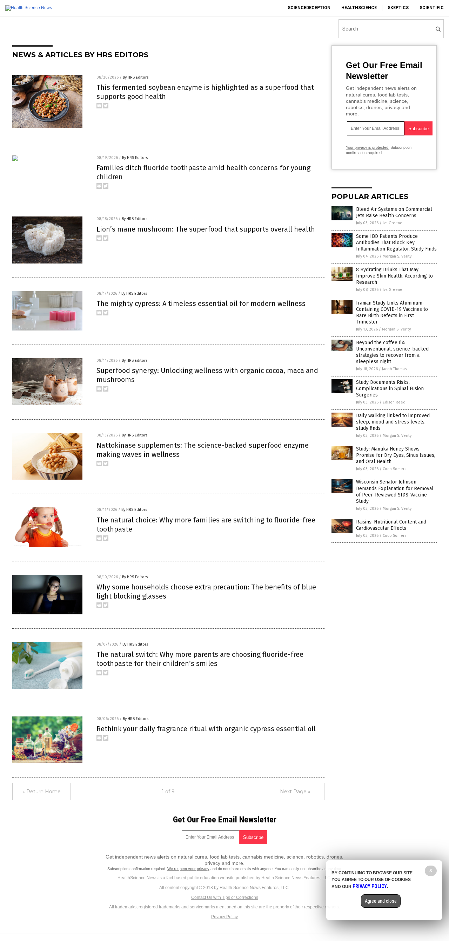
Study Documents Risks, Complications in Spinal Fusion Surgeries (390, 388)
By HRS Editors (135, 77)
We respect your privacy (188, 869)
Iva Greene (392, 223)
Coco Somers (394, 469)
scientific (432, 7)
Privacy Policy (224, 916)
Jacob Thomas (394, 369)
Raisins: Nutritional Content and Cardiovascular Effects (391, 525)
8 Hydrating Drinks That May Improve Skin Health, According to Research (394, 276)
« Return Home (41, 791)
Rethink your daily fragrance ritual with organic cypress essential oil (206, 729)
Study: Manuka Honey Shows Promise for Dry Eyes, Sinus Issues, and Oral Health (395, 455)
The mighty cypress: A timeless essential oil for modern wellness (201, 303)
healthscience (359, 7)
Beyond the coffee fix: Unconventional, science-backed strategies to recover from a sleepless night (392, 352)
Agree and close (381, 901)
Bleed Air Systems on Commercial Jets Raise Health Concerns (394, 212)
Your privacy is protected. (367, 147)
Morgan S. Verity (397, 256)
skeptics (398, 7)
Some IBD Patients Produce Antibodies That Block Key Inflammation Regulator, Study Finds (396, 242)
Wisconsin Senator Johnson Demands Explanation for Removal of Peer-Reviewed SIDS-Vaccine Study (395, 491)
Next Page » (295, 791)
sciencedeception (309, 7)
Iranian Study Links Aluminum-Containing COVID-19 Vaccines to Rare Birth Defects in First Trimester (392, 312)
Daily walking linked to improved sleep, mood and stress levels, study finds (393, 422)
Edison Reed (394, 402)
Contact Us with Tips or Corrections (224, 897)
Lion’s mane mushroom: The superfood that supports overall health (205, 229)
